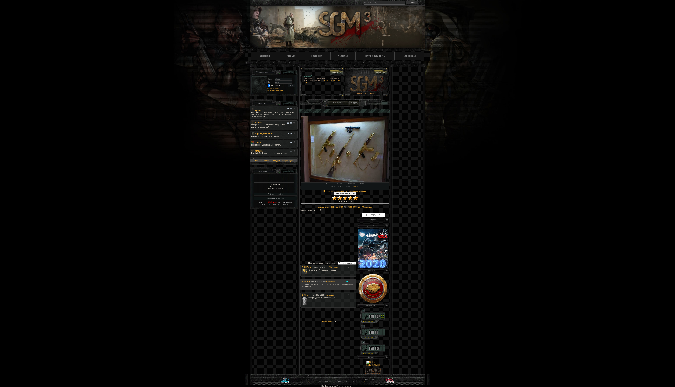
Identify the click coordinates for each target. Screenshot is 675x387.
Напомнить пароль (275, 90)
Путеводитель (375, 55)
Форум (290, 55)
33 (351, 207)
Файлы (343, 55)
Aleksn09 (272, 202)
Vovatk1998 (287, 202)
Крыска (274, 204)
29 (340, 207)
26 (332, 207)
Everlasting (265, 204)
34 (354, 207)
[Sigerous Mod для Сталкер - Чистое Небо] (372, 338)
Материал (333, 267)
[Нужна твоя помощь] (372, 302)
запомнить (275, 85)
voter (280, 204)
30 (342, 207)
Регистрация (327, 321)
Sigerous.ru (312, 382)
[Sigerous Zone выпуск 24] (373, 267)
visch (280, 202)
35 (356, 207)
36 (359, 207)
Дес (265, 202)
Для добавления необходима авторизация (274, 160)
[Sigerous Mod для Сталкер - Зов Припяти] (372, 322)
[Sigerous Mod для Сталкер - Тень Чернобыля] (372, 354)
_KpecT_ (355, 186)
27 (334, 207)
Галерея (316, 55)
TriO (350, 382)
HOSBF (260, 202)
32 (349, 207)
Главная (264, 55)
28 (337, 207)
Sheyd (285, 204)
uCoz (365, 382)
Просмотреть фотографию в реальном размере (344, 191)
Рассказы (409, 55)
